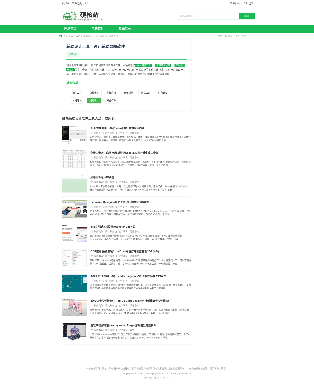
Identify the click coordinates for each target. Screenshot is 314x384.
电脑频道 (88, 36)
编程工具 (77, 92)
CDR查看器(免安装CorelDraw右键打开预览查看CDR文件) (124, 251)
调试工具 (145, 92)
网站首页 (70, 28)
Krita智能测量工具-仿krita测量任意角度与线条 (117, 128)
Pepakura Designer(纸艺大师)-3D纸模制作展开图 (119, 202)
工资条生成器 (163, 65)
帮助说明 (248, 3)
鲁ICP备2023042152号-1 (157, 378)
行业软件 (101, 36)
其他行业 (111, 100)
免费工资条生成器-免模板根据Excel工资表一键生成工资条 (124, 152)
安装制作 (128, 92)
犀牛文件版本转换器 (102, 177)
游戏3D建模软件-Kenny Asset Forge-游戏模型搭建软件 (123, 325)
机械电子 (94, 92)
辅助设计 (113, 36)
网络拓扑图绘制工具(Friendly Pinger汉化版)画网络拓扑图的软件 (128, 276)
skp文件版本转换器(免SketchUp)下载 (112, 226)
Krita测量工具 (144, 65)
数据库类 (111, 92)
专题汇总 (125, 28)
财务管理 (162, 92)
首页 (78, 36)
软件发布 (235, 3)
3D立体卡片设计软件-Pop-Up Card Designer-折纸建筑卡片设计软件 (130, 300)
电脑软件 (97, 28)
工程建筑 (77, 100)
